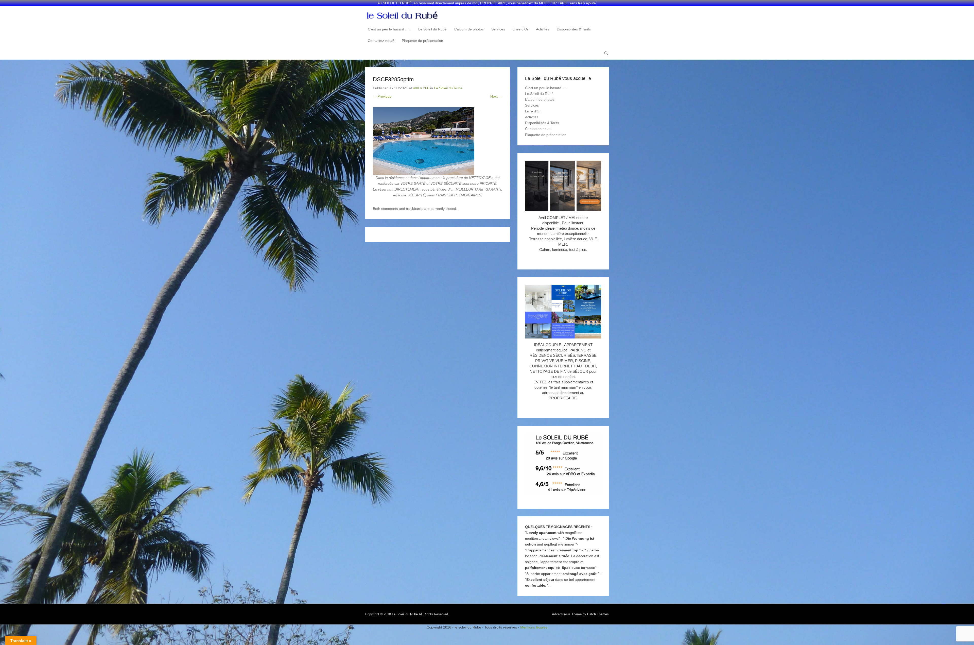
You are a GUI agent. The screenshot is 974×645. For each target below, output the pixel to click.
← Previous (382, 96)
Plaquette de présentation (422, 41)
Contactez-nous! (381, 41)
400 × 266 (421, 88)
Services (498, 29)
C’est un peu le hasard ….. (389, 29)
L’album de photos (469, 29)
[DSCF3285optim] (437, 141)
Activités (542, 29)
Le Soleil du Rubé (432, 29)
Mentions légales (533, 627)
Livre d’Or (520, 29)
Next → (496, 96)
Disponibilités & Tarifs (574, 29)
